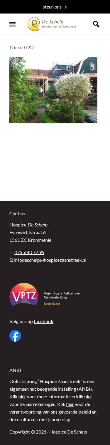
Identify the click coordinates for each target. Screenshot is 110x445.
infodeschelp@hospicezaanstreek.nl (50, 260)
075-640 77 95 (29, 252)
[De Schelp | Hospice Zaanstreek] (55, 24)
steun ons (52, 6)
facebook (43, 321)
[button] (96, 24)
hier (22, 396)
